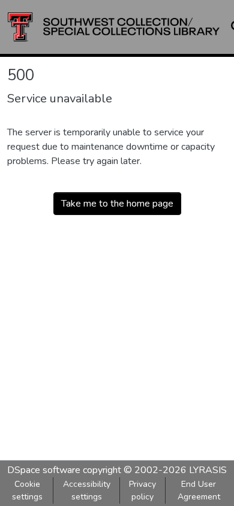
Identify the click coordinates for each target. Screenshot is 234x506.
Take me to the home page (117, 203)
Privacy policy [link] (142, 490)
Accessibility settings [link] (86, 490)
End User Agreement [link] (199, 490)
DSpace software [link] (43, 470)
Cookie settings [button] (27, 490)
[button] (113, 27)
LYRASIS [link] (208, 470)
